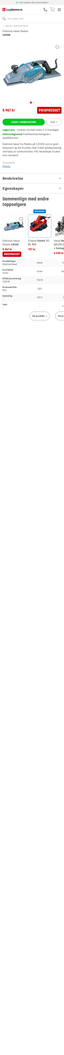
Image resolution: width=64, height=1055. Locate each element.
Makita (6, 166)
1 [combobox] (52, 122)
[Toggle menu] (59, 9)
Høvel (8, 25)
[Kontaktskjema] (45, 10)
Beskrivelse (12, 178)
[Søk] (4, 18)
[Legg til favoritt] (57, 47)
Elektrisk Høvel (21, 25)
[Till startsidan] (12, 9)
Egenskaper (13, 188)
